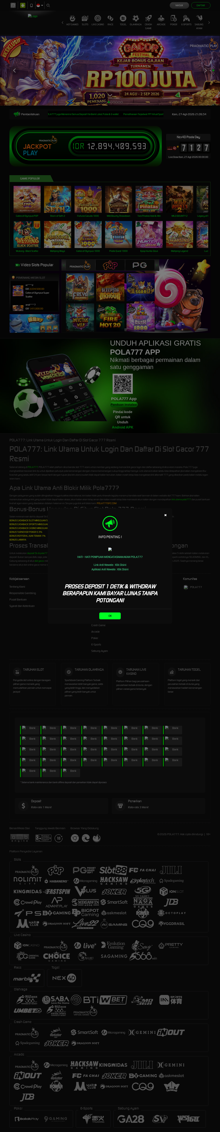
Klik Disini (120, 565)
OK (110, 616)
